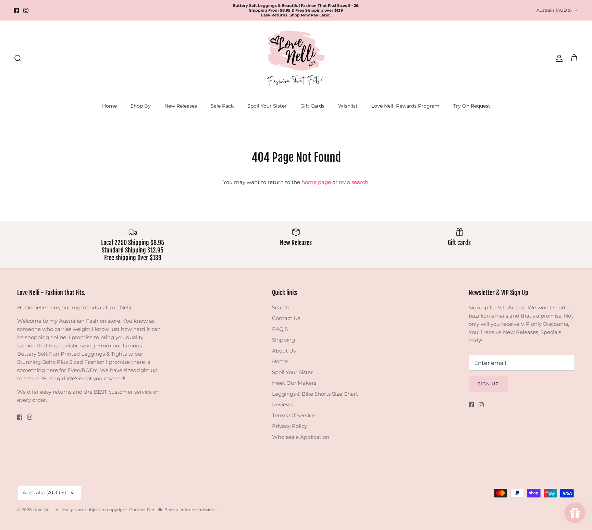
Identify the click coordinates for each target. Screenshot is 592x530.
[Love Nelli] (296, 58)
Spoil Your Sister (267, 106)
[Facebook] (16, 10)
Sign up (488, 383)
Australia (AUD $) (554, 10)
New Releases (180, 106)
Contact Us (286, 318)
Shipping (283, 339)
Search (280, 307)
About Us (284, 350)
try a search (353, 182)
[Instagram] (25, 10)
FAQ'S (280, 329)
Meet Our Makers (294, 383)
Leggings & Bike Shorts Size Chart (315, 394)
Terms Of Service (293, 415)
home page (316, 182)
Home (109, 106)
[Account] (557, 58)
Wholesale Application (300, 437)
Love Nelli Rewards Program (405, 106)
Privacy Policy (289, 426)
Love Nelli (43, 509)
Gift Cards (312, 106)
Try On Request (471, 106)
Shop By (141, 106)
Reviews (282, 404)
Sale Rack (222, 106)
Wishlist (348, 106)
